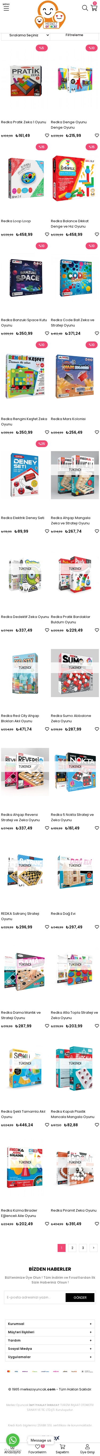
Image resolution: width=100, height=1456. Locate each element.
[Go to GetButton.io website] (12, 1450)
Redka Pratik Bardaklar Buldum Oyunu (70, 619)
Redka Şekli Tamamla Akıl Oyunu (23, 1114)
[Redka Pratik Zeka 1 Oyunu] (25, 79)
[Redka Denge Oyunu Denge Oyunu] (75, 79)
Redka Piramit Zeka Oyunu (74, 1210)
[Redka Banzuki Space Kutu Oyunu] (25, 277)
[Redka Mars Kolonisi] (75, 376)
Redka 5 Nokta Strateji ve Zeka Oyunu (72, 817)
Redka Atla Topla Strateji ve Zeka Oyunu (74, 1015)
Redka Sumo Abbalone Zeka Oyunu (71, 718)
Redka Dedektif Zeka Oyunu (25, 616)
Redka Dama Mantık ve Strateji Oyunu (21, 1015)
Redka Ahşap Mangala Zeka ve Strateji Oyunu (70, 520)
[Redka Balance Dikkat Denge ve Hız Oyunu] (75, 178)
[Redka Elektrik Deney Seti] (25, 475)
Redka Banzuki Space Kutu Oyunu (24, 322)
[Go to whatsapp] (12, 1440)
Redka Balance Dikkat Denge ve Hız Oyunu (70, 223)
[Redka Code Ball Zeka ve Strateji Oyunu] (75, 277)
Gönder (80, 1297)
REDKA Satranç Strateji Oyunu (20, 916)
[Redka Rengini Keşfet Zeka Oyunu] (25, 376)
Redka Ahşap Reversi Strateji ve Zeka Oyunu (20, 817)
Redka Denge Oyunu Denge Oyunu (69, 125)
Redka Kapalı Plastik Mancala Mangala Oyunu (72, 1114)
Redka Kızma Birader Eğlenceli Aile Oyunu (19, 1213)
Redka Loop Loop (16, 221)
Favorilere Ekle (47, 135)
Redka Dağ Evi (63, 913)
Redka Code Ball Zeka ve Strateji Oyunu (72, 322)
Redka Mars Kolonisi (68, 418)
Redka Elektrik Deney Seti (22, 517)
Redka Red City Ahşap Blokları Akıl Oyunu (20, 718)
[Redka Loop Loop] (25, 178)
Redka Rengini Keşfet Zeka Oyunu (24, 421)
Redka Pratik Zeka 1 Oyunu (23, 122)
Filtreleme (74, 34)
